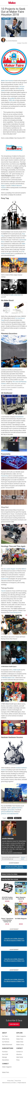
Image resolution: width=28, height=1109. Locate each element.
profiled (12, 98)
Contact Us (19, 1051)
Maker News (6, 18)
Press (18, 1060)
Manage (4, 1057)
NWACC (24, 569)
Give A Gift (5, 1054)
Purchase (4, 1051)
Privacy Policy (10, 1080)
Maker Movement (7, 1044)
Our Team (5, 1036)
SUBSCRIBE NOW (14, 1024)
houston (10, 818)
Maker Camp (20, 1044)
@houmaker (11, 810)
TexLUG (3, 591)
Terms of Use (18, 1080)
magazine (21, 1036)
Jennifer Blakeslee (7, 838)
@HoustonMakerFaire (7, 812)
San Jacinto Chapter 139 (11, 569)
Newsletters (5, 1060)
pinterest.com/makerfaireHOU (9, 813)
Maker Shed (19, 1042)
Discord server (23, 858)
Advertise (19, 1054)
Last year (21, 86)
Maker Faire (18, 818)
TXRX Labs (11, 100)
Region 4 (3, 185)
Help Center (19, 1057)
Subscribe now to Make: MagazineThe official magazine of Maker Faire (14, 867)
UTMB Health (16, 670)
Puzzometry (4, 476)
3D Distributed (19, 417)
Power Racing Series (15, 612)
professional (4, 578)
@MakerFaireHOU (16, 808)
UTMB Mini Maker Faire (8, 677)
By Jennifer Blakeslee (11, 41)
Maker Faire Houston (7, 80)
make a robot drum (15, 295)
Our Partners (5, 1042)
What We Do (5, 1039)
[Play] (14, 147)
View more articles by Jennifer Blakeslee (12, 853)
